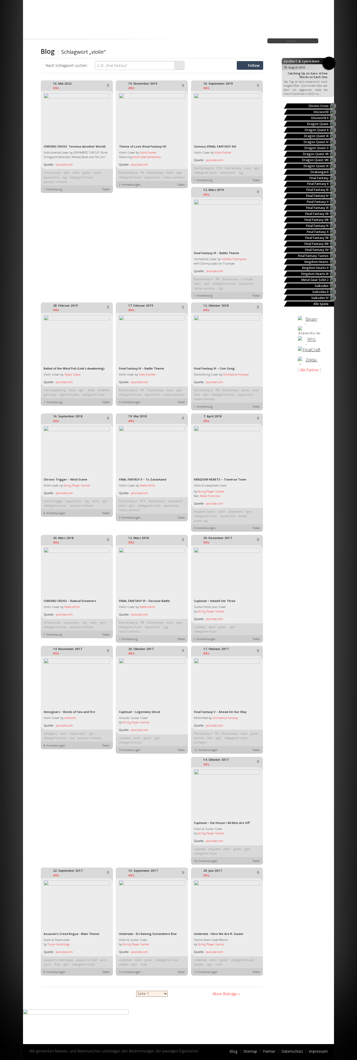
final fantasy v (203, 733)
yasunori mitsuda (55, 182)
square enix (51, 177)
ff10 (143, 501)
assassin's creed (86, 960)
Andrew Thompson (234, 259)
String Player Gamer (77, 485)
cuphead (199, 627)
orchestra (200, 742)
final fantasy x (128, 501)
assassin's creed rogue (58, 960)
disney (242, 516)
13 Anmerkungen (205, 972)
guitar (87, 172)
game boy (50, 394)
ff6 (218, 279)
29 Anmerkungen (205, 861)
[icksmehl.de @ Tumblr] (33, 1037)
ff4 (142, 172)
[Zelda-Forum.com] (309, 361)
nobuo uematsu (174, 177)
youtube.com (64, 164)
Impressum (318, 1051)
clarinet (199, 738)
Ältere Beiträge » (226, 993)
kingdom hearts (204, 511)
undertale (125, 960)
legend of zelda (69, 394)
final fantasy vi (203, 279)
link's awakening (55, 390)
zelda (91, 390)
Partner (269, 1051)
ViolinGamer (148, 152)
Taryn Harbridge (59, 944)
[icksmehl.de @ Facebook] (46, 1037)
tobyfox (124, 964)
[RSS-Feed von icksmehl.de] (58, 1037)
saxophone (235, 511)
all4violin (70, 718)
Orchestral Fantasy (236, 374)
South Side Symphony (147, 157)
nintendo (103, 390)
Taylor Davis (72, 374)
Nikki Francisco (210, 496)
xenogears (50, 733)
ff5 (217, 733)
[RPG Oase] (309, 340)
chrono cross (52, 172)
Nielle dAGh (147, 485)
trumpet (247, 279)
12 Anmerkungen (205, 750)
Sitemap (250, 1051)
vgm (67, 172)
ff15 (219, 168)
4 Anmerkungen (130, 402)
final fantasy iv (128, 172)
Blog (233, 1051)
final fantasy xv (204, 168)
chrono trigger (53, 501)
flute (197, 394)
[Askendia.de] (309, 330)
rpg (64, 177)
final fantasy (155, 172)
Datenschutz (292, 1051)
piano (97, 172)
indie (143, 964)
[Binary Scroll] (309, 320)
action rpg (201, 521)
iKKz (56, 88)
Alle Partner (309, 369)
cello (210, 738)
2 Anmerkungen (130, 184)
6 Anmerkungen (54, 513)
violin (75, 172)
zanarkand (175, 501)
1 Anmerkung (53, 189)
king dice (214, 849)
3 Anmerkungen (130, 750)
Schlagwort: (67, 65)
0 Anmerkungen (205, 528)
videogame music (81, 177)
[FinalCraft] (309, 351)
